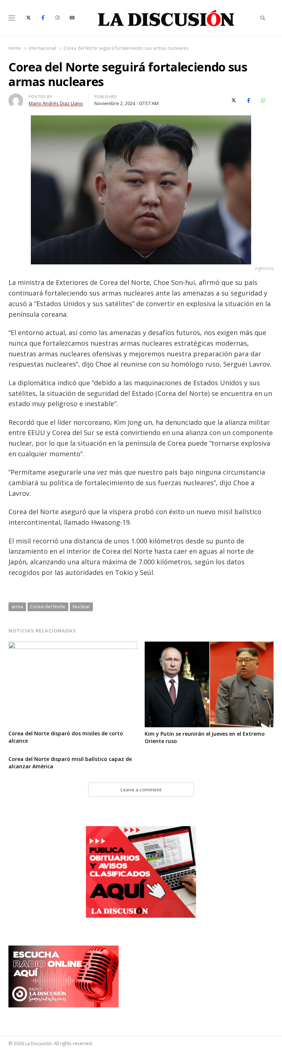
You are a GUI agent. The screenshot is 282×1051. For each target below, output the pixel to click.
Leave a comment (141, 789)
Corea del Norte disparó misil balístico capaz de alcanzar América (70, 762)
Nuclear (81, 606)
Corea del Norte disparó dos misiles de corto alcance (65, 737)
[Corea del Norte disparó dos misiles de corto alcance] (72, 646)
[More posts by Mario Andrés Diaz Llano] (15, 97)
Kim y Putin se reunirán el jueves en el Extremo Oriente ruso (205, 737)
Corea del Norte (47, 606)
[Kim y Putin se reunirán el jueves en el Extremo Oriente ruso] (209, 646)
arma (17, 606)
